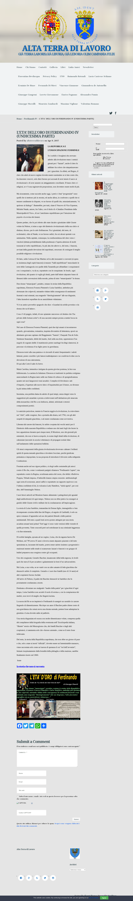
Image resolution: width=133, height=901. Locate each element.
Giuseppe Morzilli (26, 104)
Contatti (43, 67)
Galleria (54, 67)
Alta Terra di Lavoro (107, 158)
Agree (104, 898)
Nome (98, 144)
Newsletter (88, 67)
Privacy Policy (50, 76)
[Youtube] (98, 307)
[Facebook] (98, 290)
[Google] (106, 290)
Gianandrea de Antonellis (93, 85)
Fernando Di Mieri (47, 85)
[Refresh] (32, 804)
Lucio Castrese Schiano (100, 76)
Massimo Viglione (69, 104)
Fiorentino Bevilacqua (29, 76)
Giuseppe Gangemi (27, 94)
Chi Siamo (30, 67)
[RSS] (98, 299)
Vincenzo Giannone (69, 85)
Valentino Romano (90, 104)
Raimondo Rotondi (77, 76)
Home (19, 67)
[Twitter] (106, 299)
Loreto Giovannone (49, 94)
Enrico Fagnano (69, 94)
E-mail (97, 148)
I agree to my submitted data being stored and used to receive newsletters (103, 164)
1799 (62, 76)
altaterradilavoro (35, 140)
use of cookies (93, 898)
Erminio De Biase (26, 85)
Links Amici (74, 67)
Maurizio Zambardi (48, 104)
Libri (63, 67)
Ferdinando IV (30, 119)
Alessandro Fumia (89, 94)
